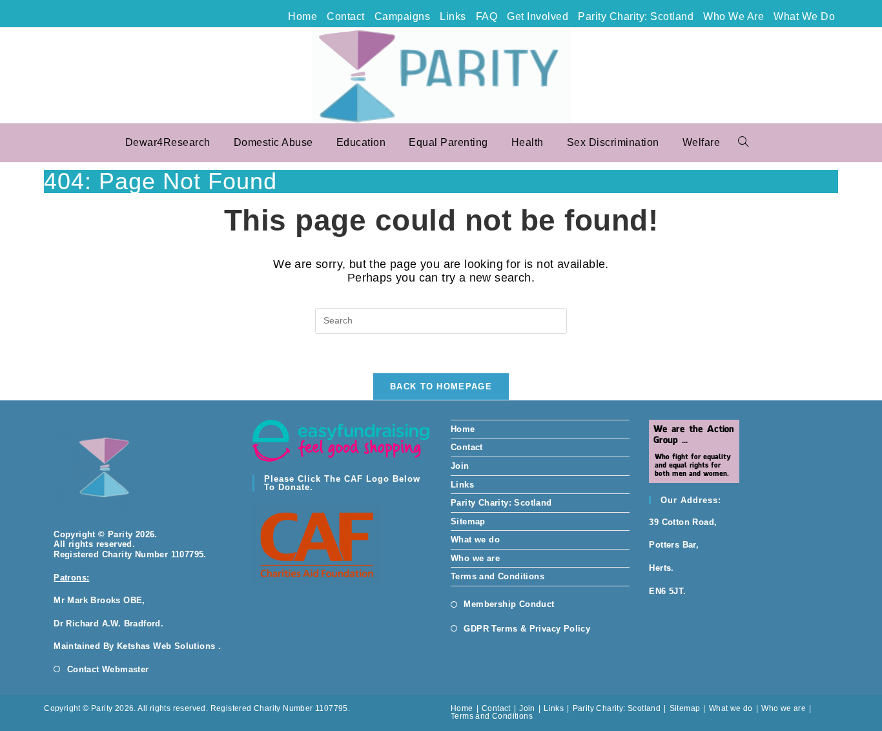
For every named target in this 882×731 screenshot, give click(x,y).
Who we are (733, 16)
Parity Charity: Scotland (635, 16)
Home (302, 16)
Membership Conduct (509, 604)
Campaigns (402, 16)
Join (460, 466)
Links (453, 16)
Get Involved (537, 16)
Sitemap (468, 521)
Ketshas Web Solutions (166, 646)
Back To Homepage (441, 386)
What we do (804, 16)
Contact (346, 16)
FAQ (487, 16)
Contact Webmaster (108, 669)
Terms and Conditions (497, 576)
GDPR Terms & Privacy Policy (527, 628)
